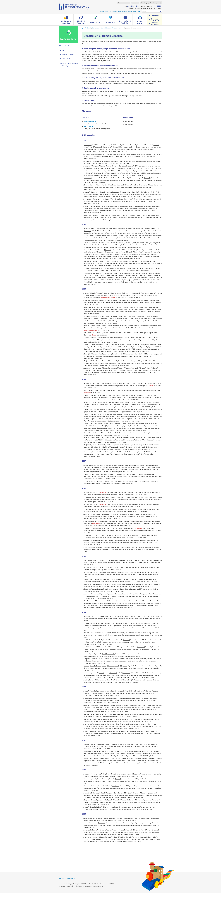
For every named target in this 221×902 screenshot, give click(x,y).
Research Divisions (117, 28)
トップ (84, 28)
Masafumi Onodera (90, 122)
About (63, 51)
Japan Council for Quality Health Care (128, 11)
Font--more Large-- (123, 3)
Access (102, 11)
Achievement (66, 59)
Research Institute (106, 28)
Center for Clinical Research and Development (69, 65)
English (89, 28)
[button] (66, 19)
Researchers (95, 28)
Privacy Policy (70, 878)
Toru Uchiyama (88, 126)
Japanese (135, 3)
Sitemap (114, 11)
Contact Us (108, 11)
